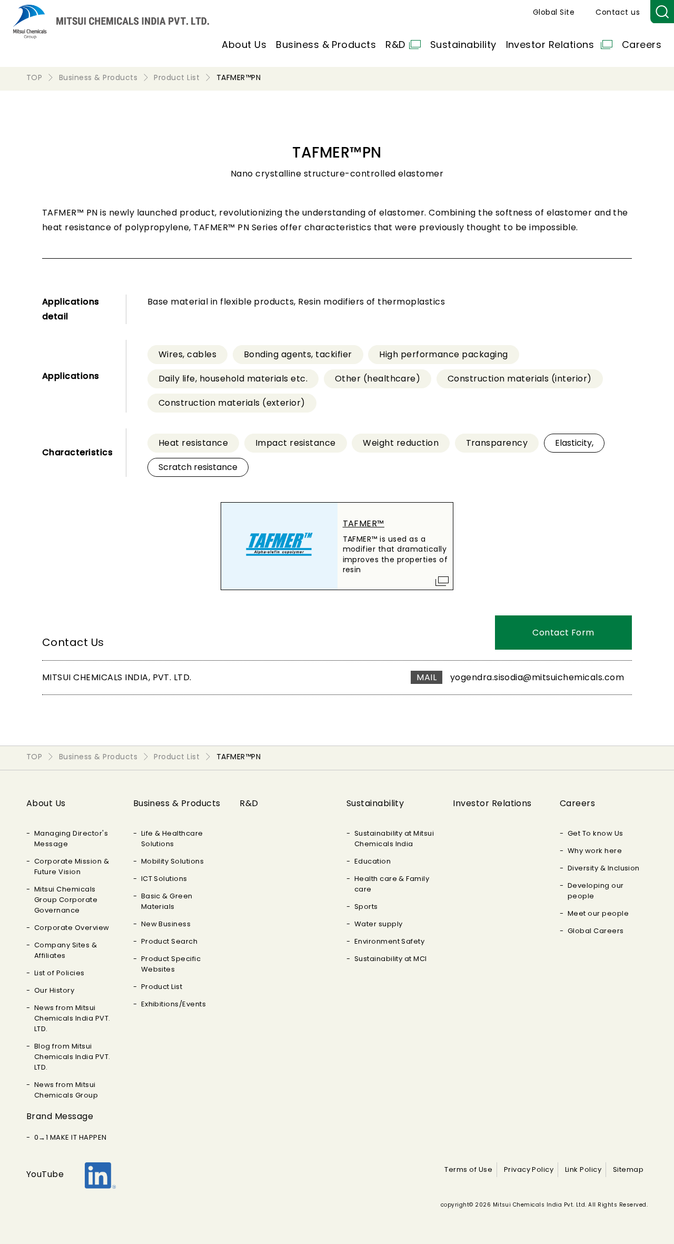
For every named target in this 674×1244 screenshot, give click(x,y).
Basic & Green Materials (167, 901)
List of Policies (59, 973)
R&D (395, 44)
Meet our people (598, 913)
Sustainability (463, 44)
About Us (244, 44)
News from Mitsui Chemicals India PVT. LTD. (72, 1018)
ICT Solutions (164, 879)
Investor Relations (551, 44)
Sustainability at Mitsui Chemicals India (394, 838)
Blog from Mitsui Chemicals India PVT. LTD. (72, 1056)
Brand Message (59, 1116)
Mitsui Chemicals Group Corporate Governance (65, 899)
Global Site (553, 12)
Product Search (169, 941)
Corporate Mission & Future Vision (71, 866)
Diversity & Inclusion (604, 868)
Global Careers (596, 931)
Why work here (595, 851)
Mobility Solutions (172, 861)
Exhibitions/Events (173, 1004)
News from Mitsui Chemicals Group (66, 1090)
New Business (166, 924)
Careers (641, 44)
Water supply (378, 924)
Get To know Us (595, 833)
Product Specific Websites (171, 964)
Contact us (618, 12)
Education (372, 861)
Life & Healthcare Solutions (172, 838)
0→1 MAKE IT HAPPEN (70, 1137)
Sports (366, 907)
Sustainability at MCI (390, 959)
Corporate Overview (72, 928)
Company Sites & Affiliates (65, 950)
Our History (54, 990)
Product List (162, 987)
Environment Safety (389, 941)
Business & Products (326, 44)
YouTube (45, 1174)
